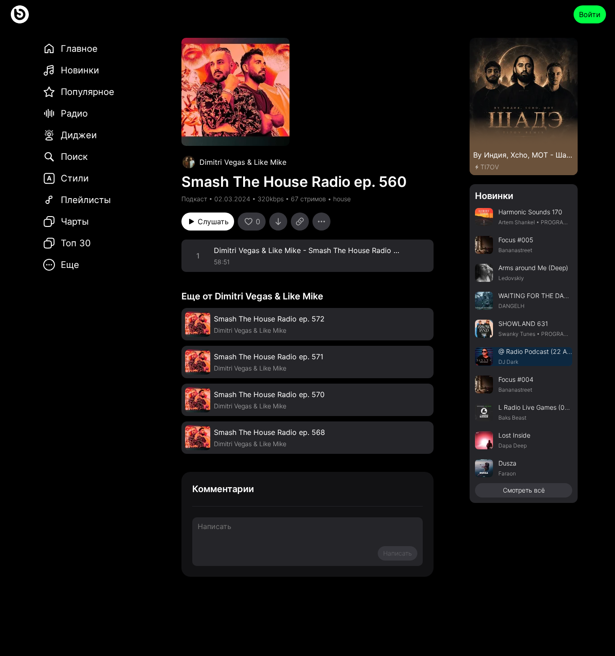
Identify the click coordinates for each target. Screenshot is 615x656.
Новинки (494, 195)
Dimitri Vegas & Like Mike (242, 162)
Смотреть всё (524, 490)
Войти (590, 14)
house (342, 199)
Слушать (213, 221)
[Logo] (20, 14)
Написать (397, 553)
